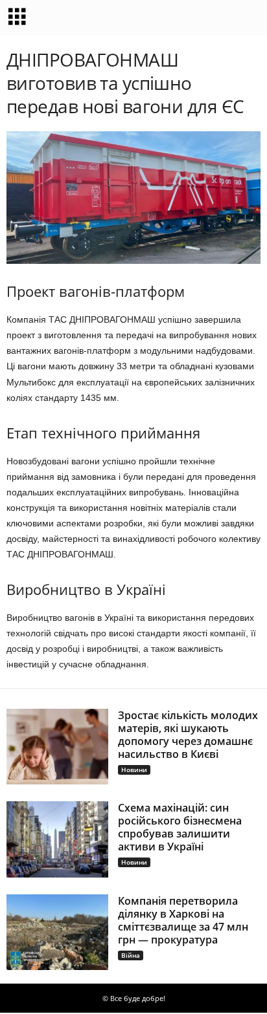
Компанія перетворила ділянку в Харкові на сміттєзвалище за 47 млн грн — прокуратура (183, 920)
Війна (130, 955)
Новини (134, 769)
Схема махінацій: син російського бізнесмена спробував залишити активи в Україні (180, 827)
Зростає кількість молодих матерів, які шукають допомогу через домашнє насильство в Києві (188, 734)
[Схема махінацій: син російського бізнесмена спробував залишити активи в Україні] (57, 839)
